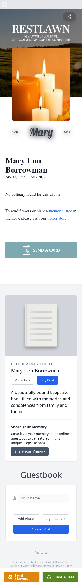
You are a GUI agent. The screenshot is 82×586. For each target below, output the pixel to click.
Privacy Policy (28, 566)
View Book (22, 380)
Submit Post (41, 529)
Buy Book (47, 380)
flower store (57, 218)
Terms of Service (53, 566)
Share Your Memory (30, 451)
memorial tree (60, 210)
